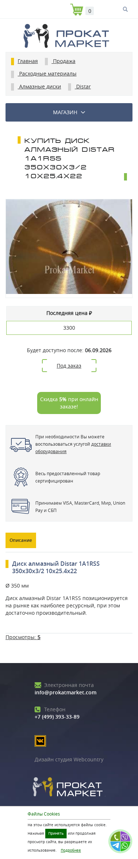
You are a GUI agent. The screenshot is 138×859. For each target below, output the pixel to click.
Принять (56, 833)
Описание (21, 540)
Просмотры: (23, 637)
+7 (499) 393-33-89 (57, 713)
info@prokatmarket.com (65, 688)
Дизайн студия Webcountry (69, 759)
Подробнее (71, 850)
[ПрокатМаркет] (69, 37)
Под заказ (69, 365)
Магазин (65, 112)
